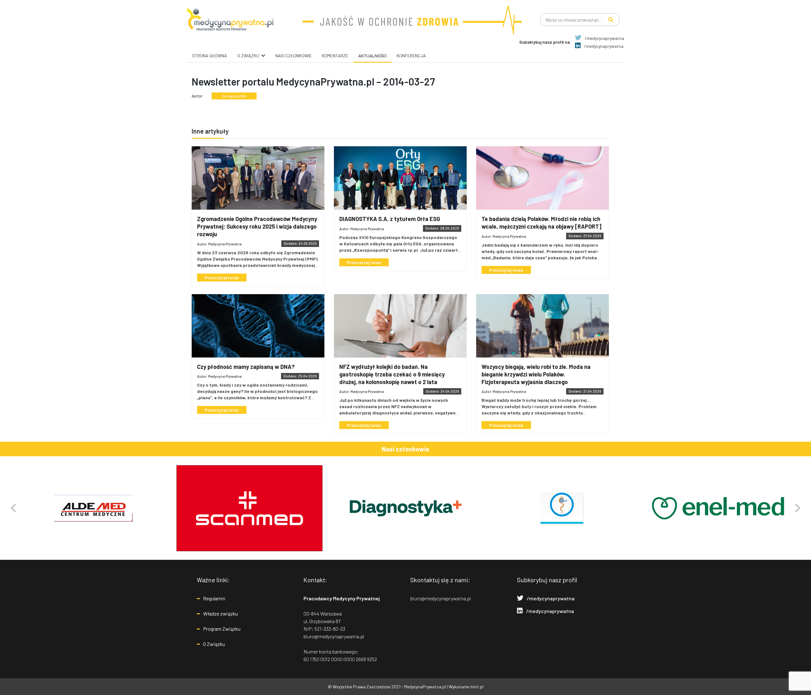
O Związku (214, 644)
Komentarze (335, 55)
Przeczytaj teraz (222, 277)
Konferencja (411, 55)
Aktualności (372, 55)
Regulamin (214, 598)
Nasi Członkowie (293, 55)
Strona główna (209, 55)
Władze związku (220, 613)
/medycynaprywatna (604, 38)
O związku (248, 55)
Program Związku (221, 629)
